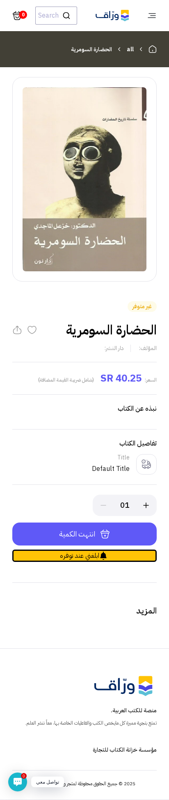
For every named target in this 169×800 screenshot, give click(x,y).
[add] (146, 505)
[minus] (103, 505)
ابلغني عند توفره (79, 556)
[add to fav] (32, 330)
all (130, 49)
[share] (17, 330)
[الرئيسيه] (152, 49)
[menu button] (152, 15)
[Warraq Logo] (112, 15)
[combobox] (56, 16)
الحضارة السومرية (91, 49)
